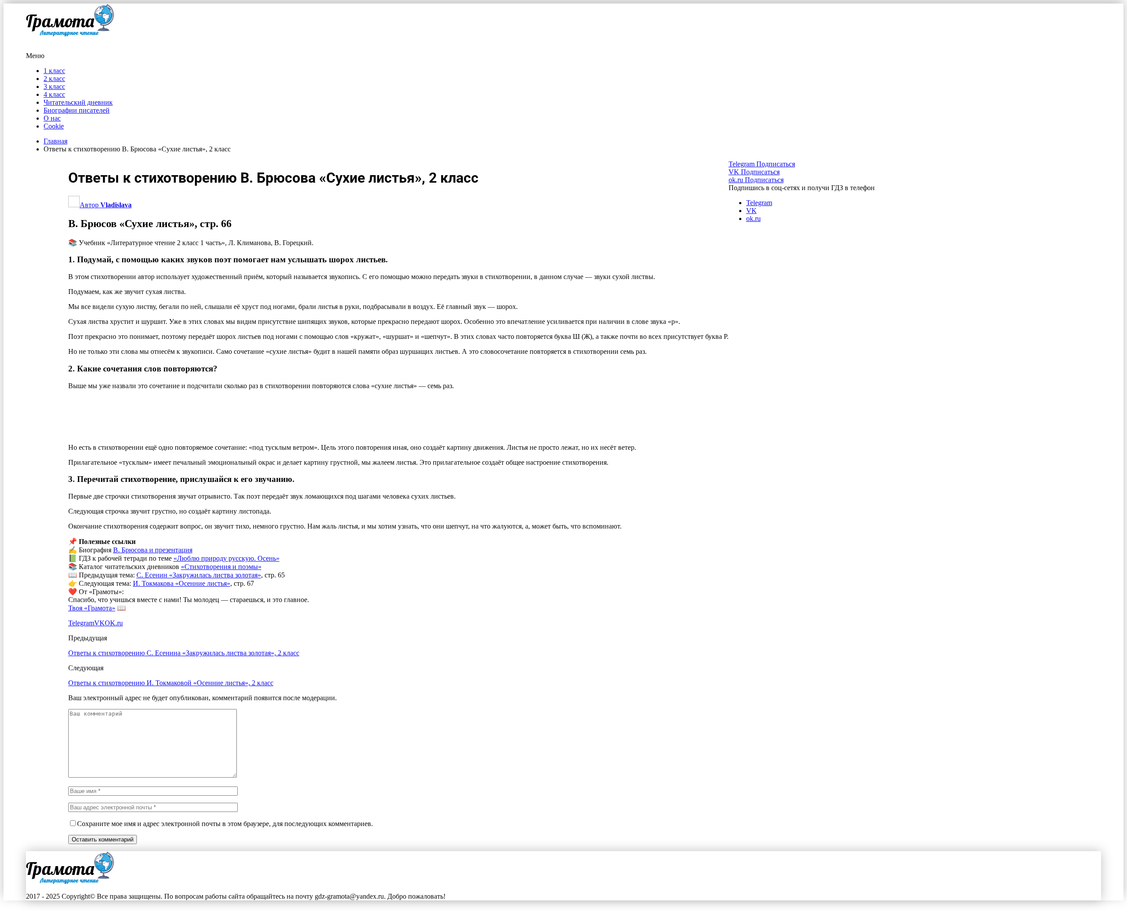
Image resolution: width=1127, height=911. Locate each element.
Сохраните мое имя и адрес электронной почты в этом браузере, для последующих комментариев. (225, 823)
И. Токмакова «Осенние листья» (181, 583)
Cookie (54, 126)
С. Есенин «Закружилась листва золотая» (198, 575)
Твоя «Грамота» (91, 608)
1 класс (54, 70)
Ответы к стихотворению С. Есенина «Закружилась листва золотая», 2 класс (183, 653)
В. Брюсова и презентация (152, 550)
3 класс (54, 86)
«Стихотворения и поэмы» (221, 566)
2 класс (54, 78)
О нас (52, 118)
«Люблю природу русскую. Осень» (226, 558)
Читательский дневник (78, 102)
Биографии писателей (77, 110)
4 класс (54, 94)
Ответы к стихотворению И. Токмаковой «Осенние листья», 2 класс (170, 683)
